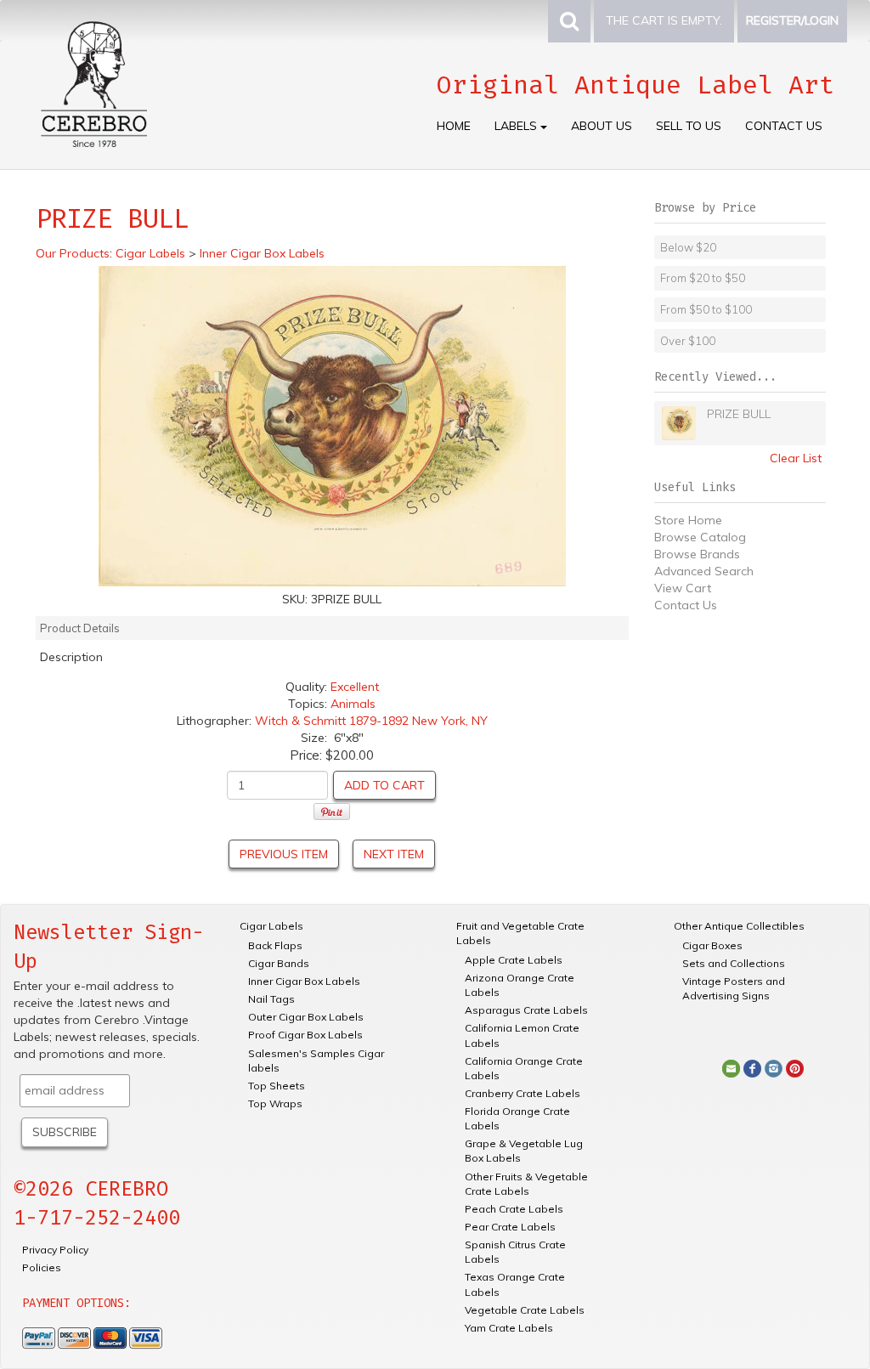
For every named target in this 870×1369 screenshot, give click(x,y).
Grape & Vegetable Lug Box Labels (524, 1150)
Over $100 (687, 341)
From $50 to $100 (706, 309)
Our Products (73, 253)
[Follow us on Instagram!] (773, 1067)
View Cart (682, 588)
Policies (41, 1267)
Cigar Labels (271, 925)
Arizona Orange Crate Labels (519, 984)
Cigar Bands (278, 963)
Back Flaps (275, 945)
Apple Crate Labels (513, 959)
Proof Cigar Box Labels (305, 1034)
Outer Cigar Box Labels (306, 1016)
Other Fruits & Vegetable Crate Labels (526, 1183)
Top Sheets (276, 1085)
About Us (601, 125)
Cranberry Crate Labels (522, 1093)
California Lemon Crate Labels (522, 1035)
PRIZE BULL (739, 413)
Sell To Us (688, 125)
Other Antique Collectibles (739, 925)
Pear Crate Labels (510, 1226)
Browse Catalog (700, 537)
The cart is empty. (664, 20)
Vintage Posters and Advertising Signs (733, 988)
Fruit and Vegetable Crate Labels (520, 933)
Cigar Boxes (712, 945)
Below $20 (688, 247)
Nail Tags (271, 999)
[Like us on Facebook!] (752, 1067)
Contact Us (783, 125)
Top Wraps (275, 1103)
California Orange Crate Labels (524, 1068)
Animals (353, 703)
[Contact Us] (731, 1067)
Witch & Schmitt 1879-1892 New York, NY (371, 720)
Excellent (354, 686)
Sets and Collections (733, 963)
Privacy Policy (55, 1249)
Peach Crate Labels (514, 1208)
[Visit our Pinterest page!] (795, 1067)
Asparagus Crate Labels (526, 1010)
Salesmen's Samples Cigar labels (316, 1060)
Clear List (796, 458)
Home (454, 125)
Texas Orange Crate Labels (515, 1284)
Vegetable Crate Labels (525, 1310)
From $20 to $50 (702, 278)
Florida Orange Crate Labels (517, 1118)
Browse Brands (697, 554)
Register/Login (792, 20)
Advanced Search (704, 571)
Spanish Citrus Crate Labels (515, 1251)
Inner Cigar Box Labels (304, 981)
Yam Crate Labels (509, 1327)
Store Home (688, 520)
